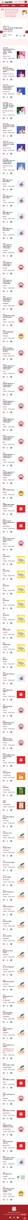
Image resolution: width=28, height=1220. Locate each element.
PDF (22, 1214)
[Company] (7, 2)
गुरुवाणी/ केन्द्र (4, 5)
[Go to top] (24, 1218)
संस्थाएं (13, 5)
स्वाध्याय (22, 5)
